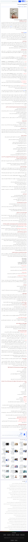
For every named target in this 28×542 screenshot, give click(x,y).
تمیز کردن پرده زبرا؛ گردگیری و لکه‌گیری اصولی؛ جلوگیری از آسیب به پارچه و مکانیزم (17, 521)
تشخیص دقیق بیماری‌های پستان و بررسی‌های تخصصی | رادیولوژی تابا (19, 524)
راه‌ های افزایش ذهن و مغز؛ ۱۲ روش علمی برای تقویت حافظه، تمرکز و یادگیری (18, 494)
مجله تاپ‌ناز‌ (24, 1)
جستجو (20, 1)
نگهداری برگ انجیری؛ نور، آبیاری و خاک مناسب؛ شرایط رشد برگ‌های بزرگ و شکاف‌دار (17, 489)
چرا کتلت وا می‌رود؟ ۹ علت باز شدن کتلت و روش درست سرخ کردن (19, 507)
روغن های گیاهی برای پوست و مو (23, 500)
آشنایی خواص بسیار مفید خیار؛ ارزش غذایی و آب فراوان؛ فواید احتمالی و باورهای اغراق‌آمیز (17, 519)
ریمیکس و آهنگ (22, 534)
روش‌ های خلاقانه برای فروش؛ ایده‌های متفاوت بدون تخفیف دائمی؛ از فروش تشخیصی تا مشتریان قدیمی (15, 527)
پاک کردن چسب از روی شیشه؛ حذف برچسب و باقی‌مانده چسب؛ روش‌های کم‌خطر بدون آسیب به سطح (15, 513)
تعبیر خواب (13, 534)
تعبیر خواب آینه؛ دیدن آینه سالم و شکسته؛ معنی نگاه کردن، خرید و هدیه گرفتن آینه (17, 529)
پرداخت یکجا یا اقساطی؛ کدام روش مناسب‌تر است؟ (21, 516)
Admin (21, 433)
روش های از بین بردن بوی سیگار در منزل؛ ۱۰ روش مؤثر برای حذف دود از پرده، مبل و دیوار (17, 510)
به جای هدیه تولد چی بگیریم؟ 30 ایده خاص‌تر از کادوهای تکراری (19, 499)
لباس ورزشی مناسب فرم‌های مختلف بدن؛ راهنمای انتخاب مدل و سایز (19, 483)
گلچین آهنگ (17, 534)
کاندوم (24, 90)
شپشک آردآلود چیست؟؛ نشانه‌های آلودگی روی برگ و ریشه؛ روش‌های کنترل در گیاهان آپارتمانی (16, 488)
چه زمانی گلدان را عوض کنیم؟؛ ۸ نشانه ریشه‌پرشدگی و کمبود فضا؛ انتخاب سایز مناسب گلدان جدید (16, 511)
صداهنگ (5, 534)
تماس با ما (12, 540)
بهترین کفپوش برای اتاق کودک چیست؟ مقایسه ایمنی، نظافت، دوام (19, 491)
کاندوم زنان (25, 32)
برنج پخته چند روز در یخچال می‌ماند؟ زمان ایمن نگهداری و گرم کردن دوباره (18, 505)
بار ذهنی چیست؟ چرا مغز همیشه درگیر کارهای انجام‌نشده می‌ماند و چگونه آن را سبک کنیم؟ (16, 497)
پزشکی (22, 6)
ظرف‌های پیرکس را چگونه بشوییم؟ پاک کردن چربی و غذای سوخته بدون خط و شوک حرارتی (17, 508)
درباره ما (16, 540)
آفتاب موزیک (8, 534)
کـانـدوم (11, 26)
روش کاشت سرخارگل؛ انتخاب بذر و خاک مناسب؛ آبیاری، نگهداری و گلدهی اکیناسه (18, 486)
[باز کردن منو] (27, 1)
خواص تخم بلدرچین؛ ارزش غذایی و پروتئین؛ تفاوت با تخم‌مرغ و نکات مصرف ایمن (17, 518)
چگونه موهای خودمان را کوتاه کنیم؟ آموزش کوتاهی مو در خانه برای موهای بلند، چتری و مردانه (16, 502)
